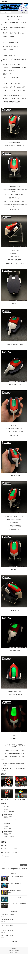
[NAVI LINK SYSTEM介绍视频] (4, 899)
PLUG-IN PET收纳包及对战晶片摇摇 (17, 904)
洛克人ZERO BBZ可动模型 (7, 787)
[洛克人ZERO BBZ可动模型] (7, 781)
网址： (2, 852)
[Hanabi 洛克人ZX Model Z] (7, 793)
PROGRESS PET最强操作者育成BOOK (16, 891)
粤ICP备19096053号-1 (14, 950)
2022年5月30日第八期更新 (7, 925)
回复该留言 (6, 809)
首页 (24, 12)
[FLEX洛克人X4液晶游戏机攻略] (4, 878)
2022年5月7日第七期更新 (7, 930)
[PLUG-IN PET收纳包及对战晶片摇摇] (4, 905)
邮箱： (2, 848)
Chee (7, 823)
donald (7, 814)
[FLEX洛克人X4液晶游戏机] (4, 885)
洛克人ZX (8, 760)
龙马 (6, 806)
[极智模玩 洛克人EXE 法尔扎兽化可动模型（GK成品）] (21, 781)
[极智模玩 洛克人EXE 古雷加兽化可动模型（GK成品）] (21, 793)
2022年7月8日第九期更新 (7, 919)
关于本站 (14, 948)
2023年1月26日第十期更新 (7, 914)
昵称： (2, 845)
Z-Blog (16, 952)
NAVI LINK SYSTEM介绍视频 (15, 897)
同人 (26, 12)
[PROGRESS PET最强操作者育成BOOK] (4, 892)
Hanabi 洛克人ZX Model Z (7, 799)
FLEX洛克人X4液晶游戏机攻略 (15, 876)
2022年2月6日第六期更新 (7, 935)
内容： (2, 855)
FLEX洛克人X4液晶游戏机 (14, 883)
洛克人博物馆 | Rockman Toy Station (4, 1)
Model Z (13, 760)
